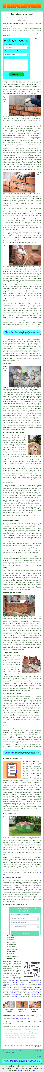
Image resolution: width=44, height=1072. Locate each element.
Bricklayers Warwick (31, 1029)
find (8, 880)
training (12, 210)
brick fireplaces (16, 798)
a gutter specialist (19, 982)
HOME (19, 10)
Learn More (24, 1070)
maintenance (15, 678)
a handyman (14, 996)
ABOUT (28, 10)
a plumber (13, 992)
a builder (35, 994)
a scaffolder (34, 980)
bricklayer (12, 28)
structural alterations (20, 784)
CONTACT (33, 10)
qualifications (15, 219)
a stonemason (23, 986)
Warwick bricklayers (30, 761)
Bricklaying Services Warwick (15, 904)
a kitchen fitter (13, 980)
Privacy (39, 1056)
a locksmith (14, 991)
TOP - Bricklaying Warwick (12, 1029)
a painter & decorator (11, 989)
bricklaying (7, 266)
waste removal (34, 989)
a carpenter (34, 991)
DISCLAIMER (39, 10)
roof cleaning (17, 994)
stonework (6, 796)
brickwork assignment (25, 128)
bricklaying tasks (9, 803)
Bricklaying (7, 338)
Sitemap (4, 1051)
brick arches (8, 792)
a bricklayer (12, 975)
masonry (5, 799)
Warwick (26, 338)
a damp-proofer (26, 987)
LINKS (23, 10)
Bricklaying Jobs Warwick (20, 1018)
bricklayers (13, 232)
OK (34, 1070)
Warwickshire (31, 803)
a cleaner (23, 984)
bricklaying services (14, 88)
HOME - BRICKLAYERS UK (22, 1042)
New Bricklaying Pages (21, 1051)
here (13, 901)
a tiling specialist (34, 992)
